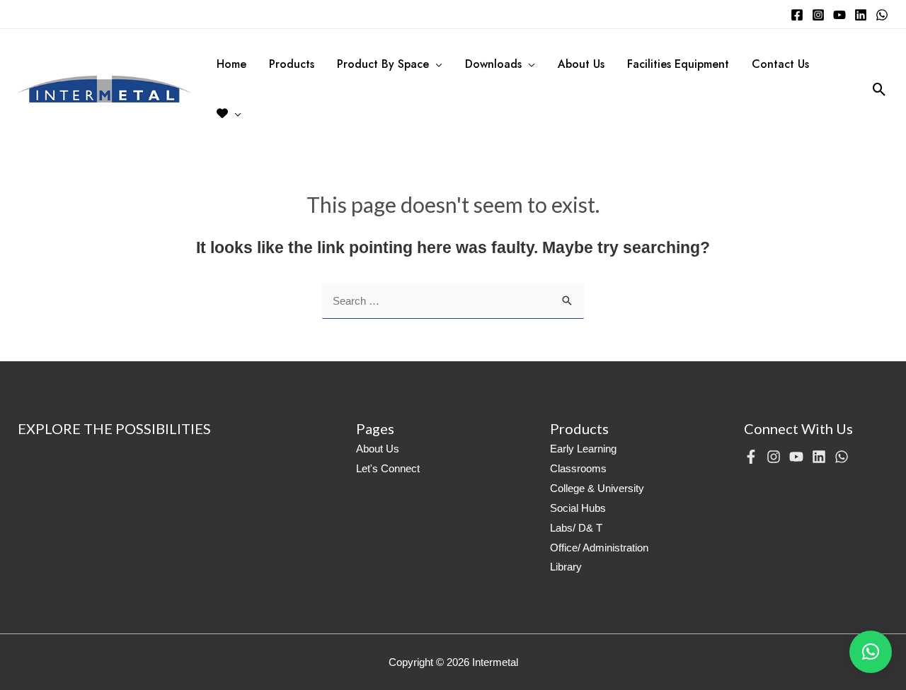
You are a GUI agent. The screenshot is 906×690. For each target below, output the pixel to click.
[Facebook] (797, 14)
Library (566, 567)
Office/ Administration (599, 548)
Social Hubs (578, 508)
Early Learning (583, 449)
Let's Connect (388, 468)
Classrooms (578, 468)
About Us (377, 449)
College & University (597, 488)
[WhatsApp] (882, 14)
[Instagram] (818, 14)
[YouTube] (839, 14)
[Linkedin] (860, 14)
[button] (870, 652)
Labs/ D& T (576, 528)
